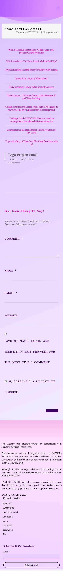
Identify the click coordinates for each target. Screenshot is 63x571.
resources (7, 525)
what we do (8, 508)
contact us (8, 530)
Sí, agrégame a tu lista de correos (30, 387)
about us (7, 503)
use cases (7, 516)
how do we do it (10, 512)
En (4, 534)
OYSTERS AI (33, 32)
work (5, 521)
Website (11, 315)
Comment (14, 238)
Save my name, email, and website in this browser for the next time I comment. (30, 351)
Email (11, 293)
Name (10, 270)
